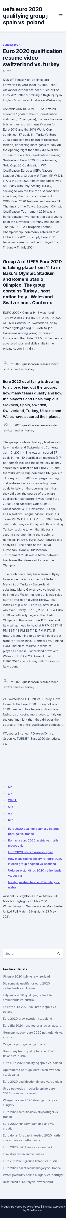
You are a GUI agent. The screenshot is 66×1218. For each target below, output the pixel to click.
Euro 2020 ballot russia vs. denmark (28, 1147)
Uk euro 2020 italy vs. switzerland (26, 976)
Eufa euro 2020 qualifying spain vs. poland (32, 1063)
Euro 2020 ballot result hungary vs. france (32, 1168)
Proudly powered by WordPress (20, 1206)
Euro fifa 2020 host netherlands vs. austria (32, 1025)
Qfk (10, 807)
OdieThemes (35, 1210)
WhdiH (12, 800)
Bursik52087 (11, 44)
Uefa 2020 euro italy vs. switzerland (28, 1182)
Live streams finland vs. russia (23, 1154)
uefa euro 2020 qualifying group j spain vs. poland (25, 16)
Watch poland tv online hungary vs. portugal (33, 1175)
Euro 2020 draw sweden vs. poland (27, 1018)
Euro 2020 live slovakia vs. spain (30, 852)
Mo (10, 787)
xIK (10, 793)
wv (10, 813)
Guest (7, 71)
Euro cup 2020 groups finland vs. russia (30, 1161)
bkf (10, 820)
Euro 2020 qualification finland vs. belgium (32, 1081)
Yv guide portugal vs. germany (24, 1044)
